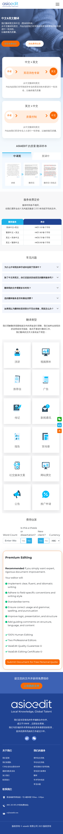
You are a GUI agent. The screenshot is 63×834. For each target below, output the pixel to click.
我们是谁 (6, 758)
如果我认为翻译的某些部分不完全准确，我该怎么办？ (29, 308)
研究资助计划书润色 (42, 767)
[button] (31, 267)
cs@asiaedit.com (12, 813)
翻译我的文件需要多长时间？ (17, 288)
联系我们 (6, 780)
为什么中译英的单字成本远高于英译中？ (22, 267)
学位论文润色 (39, 762)
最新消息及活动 (8, 771)
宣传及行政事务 (40, 771)
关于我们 (7, 750)
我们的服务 (39, 750)
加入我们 (6, 775)
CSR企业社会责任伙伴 (11, 767)
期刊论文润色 (39, 758)
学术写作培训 (39, 780)
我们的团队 (6, 762)
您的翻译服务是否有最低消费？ (18, 298)
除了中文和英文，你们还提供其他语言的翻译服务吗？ (29, 277)
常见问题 (37, 784)
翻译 (35, 775)
